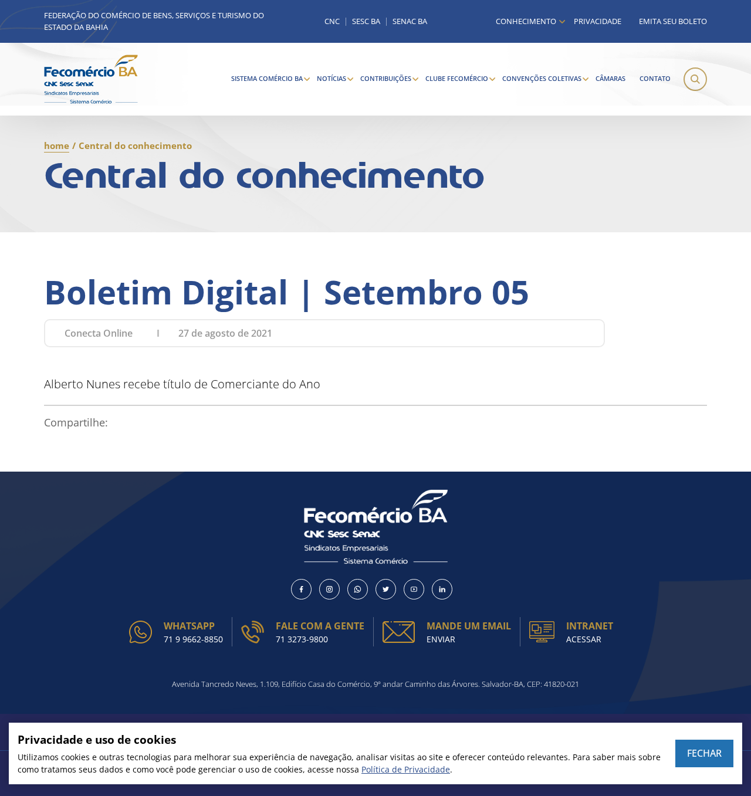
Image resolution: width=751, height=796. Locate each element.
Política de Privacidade (405, 769)
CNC (332, 21)
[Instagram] (329, 589)
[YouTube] (414, 589)
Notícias (331, 78)
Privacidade (597, 21)
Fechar (704, 753)
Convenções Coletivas (541, 78)
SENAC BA (410, 21)
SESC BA (366, 21)
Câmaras (610, 78)
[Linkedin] (442, 589)
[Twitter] (386, 589)
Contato (655, 78)
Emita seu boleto (673, 21)
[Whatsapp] (357, 589)
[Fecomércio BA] (91, 79)
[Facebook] (301, 589)
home (56, 145)
